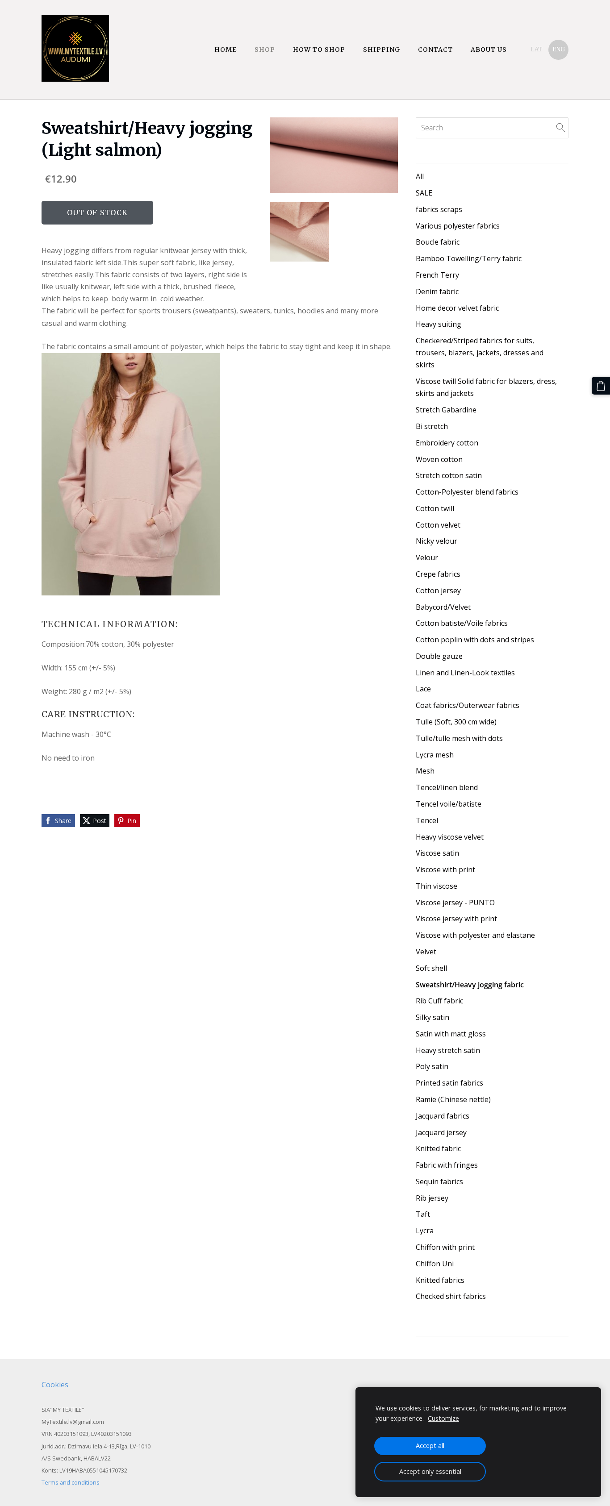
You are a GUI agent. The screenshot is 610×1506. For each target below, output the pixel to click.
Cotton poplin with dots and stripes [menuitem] (475, 640)
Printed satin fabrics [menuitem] (449, 1083)
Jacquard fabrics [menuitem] (442, 1116)
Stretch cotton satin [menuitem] (449, 475)
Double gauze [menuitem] (439, 656)
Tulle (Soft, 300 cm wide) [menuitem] (456, 722)
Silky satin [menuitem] (432, 1017)
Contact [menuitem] (435, 50)
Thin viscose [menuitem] (436, 886)
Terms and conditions (71, 1482)
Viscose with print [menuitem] (445, 869)
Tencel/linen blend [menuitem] (447, 787)
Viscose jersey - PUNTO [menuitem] (455, 902)
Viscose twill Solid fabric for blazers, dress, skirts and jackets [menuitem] (486, 387)
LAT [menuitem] (537, 49)
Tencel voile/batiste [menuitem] (448, 804)
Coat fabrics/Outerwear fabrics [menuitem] (467, 705)
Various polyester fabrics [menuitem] (458, 226)
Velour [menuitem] (427, 557)
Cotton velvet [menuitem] (438, 525)
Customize (443, 1418)
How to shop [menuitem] (319, 50)
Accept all (430, 1445)
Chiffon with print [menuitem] (445, 1247)
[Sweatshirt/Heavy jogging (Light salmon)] (300, 232)
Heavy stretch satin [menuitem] (448, 1050)
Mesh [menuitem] (425, 771)
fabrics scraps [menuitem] (439, 209)
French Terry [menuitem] (437, 275)
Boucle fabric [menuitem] (438, 242)
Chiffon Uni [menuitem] (435, 1264)
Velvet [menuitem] (426, 952)
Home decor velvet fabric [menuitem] (457, 308)
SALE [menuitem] (424, 193)
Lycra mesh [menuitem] (435, 755)
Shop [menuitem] (265, 50)
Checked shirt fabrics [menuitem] (451, 1296)
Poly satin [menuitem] (432, 1066)
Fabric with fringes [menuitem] (447, 1165)
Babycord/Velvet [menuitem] (443, 607)
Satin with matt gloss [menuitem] (451, 1034)
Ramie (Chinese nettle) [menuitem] (453, 1099)
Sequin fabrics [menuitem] (439, 1181)
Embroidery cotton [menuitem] (447, 443)
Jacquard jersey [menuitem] (441, 1132)
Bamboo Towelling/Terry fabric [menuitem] (469, 258)
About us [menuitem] (489, 50)
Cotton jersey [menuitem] (438, 590)
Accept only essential (430, 1471)
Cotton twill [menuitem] (435, 508)
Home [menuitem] (225, 50)
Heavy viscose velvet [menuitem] (450, 837)
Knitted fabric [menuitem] (438, 1148)
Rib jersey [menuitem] (432, 1198)
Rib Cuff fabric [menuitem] (439, 1001)
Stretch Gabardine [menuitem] (446, 410)
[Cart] (601, 386)
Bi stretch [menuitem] (432, 426)
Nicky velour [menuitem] (436, 541)
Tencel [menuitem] (427, 820)
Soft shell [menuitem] (431, 968)
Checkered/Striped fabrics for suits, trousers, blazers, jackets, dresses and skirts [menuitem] (479, 353)
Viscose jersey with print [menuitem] (456, 919)
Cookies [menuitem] (55, 1385)
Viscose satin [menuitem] (437, 853)
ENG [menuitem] (558, 49)
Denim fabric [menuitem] (437, 291)
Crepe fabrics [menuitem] (438, 574)
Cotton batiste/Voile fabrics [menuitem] (462, 623)
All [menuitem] (420, 176)
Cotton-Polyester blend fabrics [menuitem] (467, 492)
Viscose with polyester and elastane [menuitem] (475, 935)
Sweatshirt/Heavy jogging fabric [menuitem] (470, 985)
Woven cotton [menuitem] (439, 459)
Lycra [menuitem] (425, 1231)
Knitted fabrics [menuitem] (440, 1280)
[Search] (561, 127)
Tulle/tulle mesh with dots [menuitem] (459, 738)
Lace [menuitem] (423, 689)
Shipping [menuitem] (381, 50)
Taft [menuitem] (423, 1214)
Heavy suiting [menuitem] (438, 324)
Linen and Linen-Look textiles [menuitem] (465, 673)
